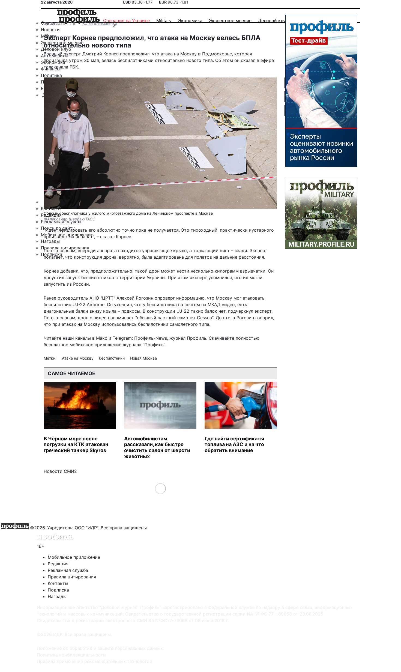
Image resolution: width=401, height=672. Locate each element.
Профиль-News (150, 338)
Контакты (58, 583)
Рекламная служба (68, 570)
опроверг (165, 298)
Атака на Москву (78, 358)
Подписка (58, 590)
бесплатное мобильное (68, 344)
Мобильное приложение (74, 557)
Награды (57, 596)
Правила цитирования (72, 577)
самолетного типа (189, 324)
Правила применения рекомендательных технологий (94, 661)
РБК (74, 67)
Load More (160, 488)
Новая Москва (143, 358)
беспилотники (112, 358)
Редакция (58, 563)
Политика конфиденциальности (71, 655)
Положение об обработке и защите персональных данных (100, 648)
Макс (101, 338)
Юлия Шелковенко (99, 23)
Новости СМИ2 (60, 471)
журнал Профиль (187, 338)
